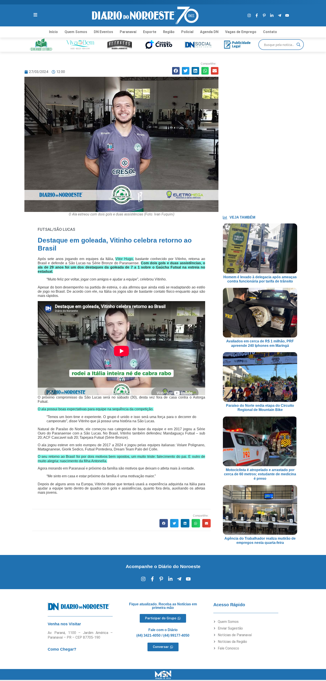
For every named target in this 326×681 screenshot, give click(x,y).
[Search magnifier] (298, 44)
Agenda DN (209, 32)
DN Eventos (103, 32)
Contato (270, 32)
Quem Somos (76, 32)
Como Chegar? (62, 649)
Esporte (149, 32)
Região (169, 32)
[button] (176, 71)
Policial (187, 32)
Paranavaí (128, 32)
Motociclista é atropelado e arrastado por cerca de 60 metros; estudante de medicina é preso (260, 474)
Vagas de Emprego (240, 32)
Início (53, 32)
